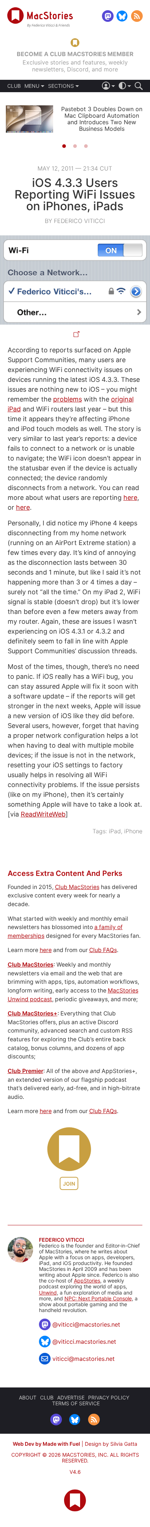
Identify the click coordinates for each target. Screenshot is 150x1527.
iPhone (133, 831)
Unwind (48, 1292)
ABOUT (27, 1397)
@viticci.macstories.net (84, 1341)
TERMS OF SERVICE (76, 1403)
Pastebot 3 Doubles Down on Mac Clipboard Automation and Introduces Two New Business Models (101, 118)
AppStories (87, 1280)
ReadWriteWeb (43, 814)
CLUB (14, 86)
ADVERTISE (70, 1397)
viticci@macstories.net (83, 1358)
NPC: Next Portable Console (98, 1298)
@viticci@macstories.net (86, 1324)
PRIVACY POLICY (108, 1397)
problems (67, 399)
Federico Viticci (61, 1240)
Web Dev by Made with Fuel (46, 1444)
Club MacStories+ (33, 1013)
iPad (115, 831)
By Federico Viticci (75, 220)
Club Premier (25, 1071)
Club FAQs (103, 950)
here (130, 497)
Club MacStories (77, 887)
